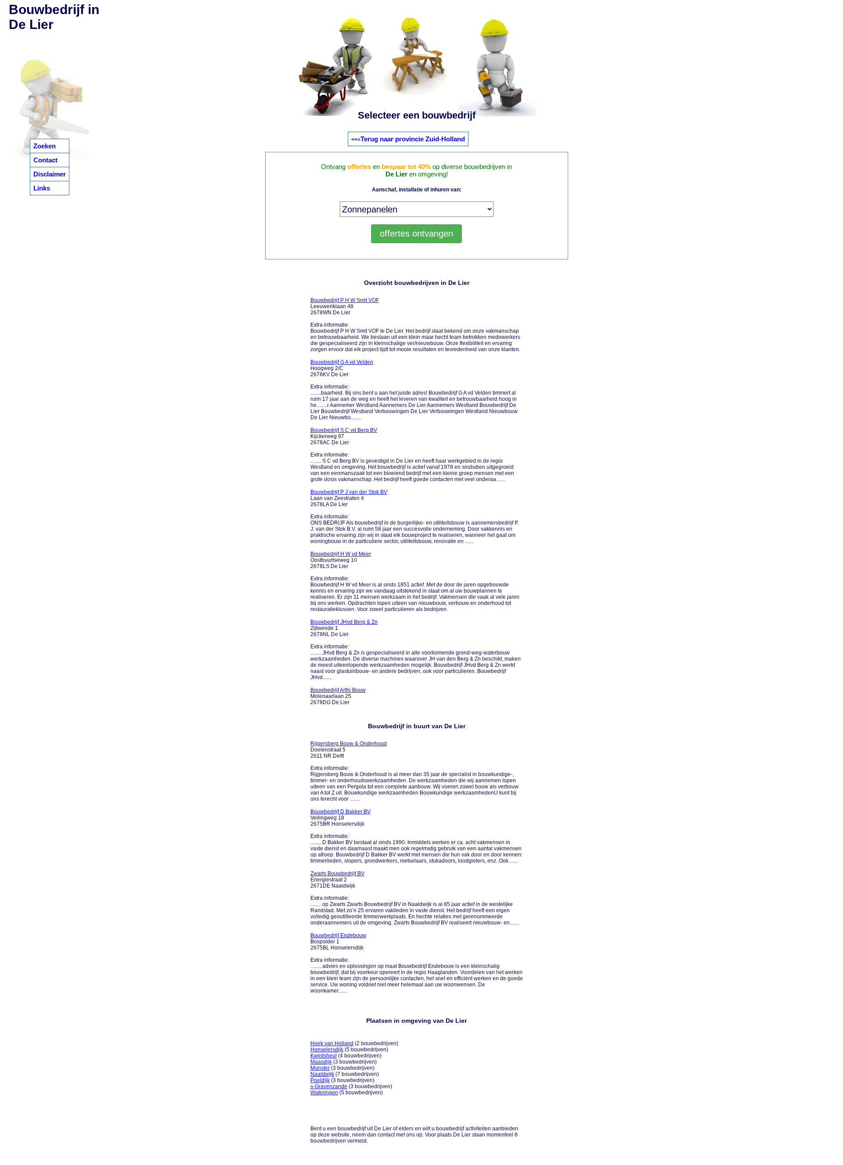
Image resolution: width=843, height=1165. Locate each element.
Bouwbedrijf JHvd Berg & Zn (344, 622)
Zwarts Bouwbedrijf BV (337, 873)
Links (41, 188)
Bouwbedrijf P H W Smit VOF (344, 300)
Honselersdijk (326, 1049)
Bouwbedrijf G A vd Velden (341, 362)
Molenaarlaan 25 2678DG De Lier (338, 696)
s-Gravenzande (328, 1086)
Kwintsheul (323, 1056)
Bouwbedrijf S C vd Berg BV (343, 430)
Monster (320, 1068)
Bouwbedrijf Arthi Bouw (338, 690)
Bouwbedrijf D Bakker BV (340, 812)
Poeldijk (320, 1080)
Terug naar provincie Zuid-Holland (412, 139)
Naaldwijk (322, 1074)
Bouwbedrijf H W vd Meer (340, 554)
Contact (45, 160)
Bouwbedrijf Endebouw (338, 935)
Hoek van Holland (331, 1043)
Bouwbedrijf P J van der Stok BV (348, 492)
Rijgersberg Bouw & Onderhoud (348, 744)
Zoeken (44, 146)
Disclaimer (49, 174)
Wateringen (324, 1092)
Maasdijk (321, 1062)
